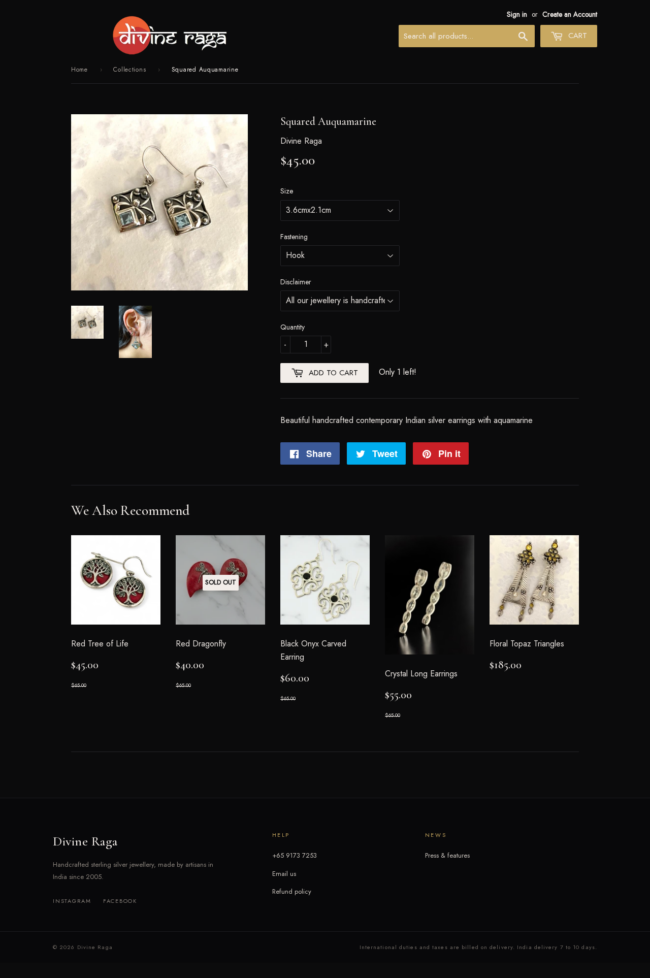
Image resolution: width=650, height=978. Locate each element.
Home (79, 69)
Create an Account (569, 14)
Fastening (294, 237)
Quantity (292, 327)
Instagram (72, 901)
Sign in (517, 14)
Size (286, 191)
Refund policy (291, 891)
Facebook (120, 901)
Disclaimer (295, 282)
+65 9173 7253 (294, 855)
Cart (576, 35)
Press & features (447, 855)
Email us (284, 873)
